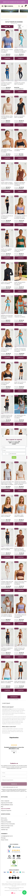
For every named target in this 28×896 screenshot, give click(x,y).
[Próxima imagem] (12, 38)
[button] (19, 6)
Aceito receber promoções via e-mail (10, 787)
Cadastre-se (14, 784)
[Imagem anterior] (3, 38)
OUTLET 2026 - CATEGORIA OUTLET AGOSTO (7, 19)
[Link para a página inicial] (2, 19)
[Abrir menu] (2, 6)
